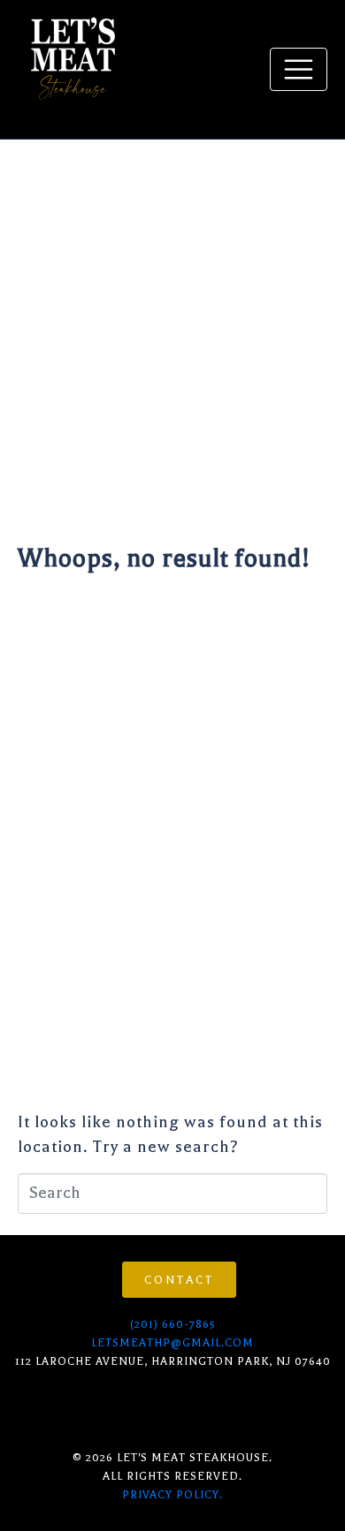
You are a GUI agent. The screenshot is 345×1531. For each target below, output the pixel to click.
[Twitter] (158, 1408)
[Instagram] (28, 1408)
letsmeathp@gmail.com (172, 1343)
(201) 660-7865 (173, 1324)
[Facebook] (71, 1408)
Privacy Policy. (172, 1495)
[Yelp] (115, 1408)
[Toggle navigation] (298, 69)
